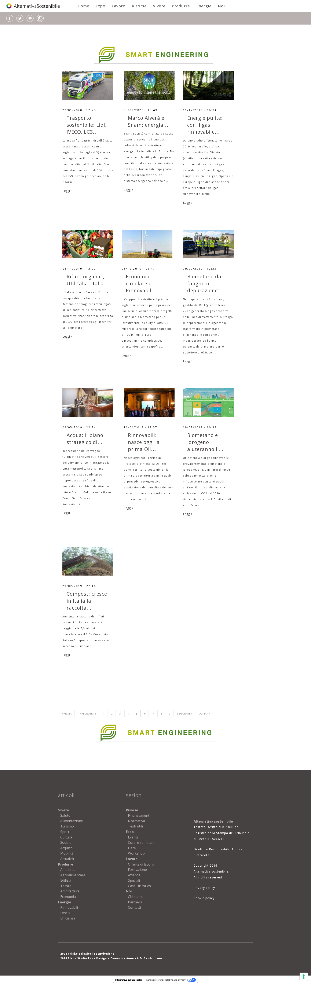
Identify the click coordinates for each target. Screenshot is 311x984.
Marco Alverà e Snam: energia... (148, 121)
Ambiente (68, 869)
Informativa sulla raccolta (128, 980)
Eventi (133, 837)
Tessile (66, 886)
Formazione (137, 869)
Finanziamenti (139, 815)
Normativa (136, 821)
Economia (68, 896)
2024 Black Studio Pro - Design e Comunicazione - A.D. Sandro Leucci (112, 958)
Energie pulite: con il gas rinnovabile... (205, 124)
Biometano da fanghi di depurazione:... (205, 283)
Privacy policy (204, 888)
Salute (65, 815)
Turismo (67, 826)
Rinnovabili (69, 907)
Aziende (134, 875)
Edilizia (65, 880)
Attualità (67, 858)
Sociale (65, 842)
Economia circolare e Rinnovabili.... (143, 283)
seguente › (184, 713)
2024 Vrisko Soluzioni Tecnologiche (87, 953)
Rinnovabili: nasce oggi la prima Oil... (144, 442)
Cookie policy (204, 898)
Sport (64, 831)
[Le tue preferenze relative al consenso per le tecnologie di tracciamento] (304, 977)
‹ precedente (87, 713)
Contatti (134, 907)
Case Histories (139, 886)
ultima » (204, 713)
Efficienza (67, 918)
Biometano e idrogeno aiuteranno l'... (205, 442)
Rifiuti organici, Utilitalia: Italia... (88, 280)
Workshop (136, 853)
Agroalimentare (72, 875)
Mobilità (66, 853)
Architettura (70, 891)
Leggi (66, 191)
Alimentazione (71, 821)
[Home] (33, 6)
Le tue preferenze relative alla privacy (166, 980)
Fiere (132, 848)
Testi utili (135, 826)
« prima (66, 713)
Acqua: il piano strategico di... (85, 438)
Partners (135, 902)
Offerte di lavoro (141, 864)
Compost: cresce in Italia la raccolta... (87, 600)
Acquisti (66, 848)
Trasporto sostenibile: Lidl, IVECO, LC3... (87, 124)
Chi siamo (135, 896)
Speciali (134, 880)
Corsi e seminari (141, 842)
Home (83, 5)
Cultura (66, 837)
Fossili (65, 913)
